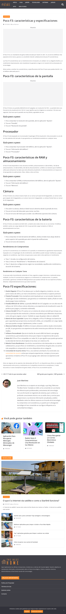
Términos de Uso (6, 586)
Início (15, 2)
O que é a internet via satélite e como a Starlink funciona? (31, 500)
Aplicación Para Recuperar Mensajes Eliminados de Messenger (9, 440)
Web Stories (23, 6)
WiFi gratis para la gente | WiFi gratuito (50, 374)
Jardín (27, 2)
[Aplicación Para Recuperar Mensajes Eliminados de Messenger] (11, 424)
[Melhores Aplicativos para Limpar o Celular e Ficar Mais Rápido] (7, 526)
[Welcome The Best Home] (5, 4)
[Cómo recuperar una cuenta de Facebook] (7, 543)
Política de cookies (37, 611)
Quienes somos (5, 590)
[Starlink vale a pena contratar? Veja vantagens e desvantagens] (7, 517)
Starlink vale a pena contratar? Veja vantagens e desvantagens (32, 515)
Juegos (53, 2)
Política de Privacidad (7, 583)
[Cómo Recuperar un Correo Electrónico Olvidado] (55, 424)
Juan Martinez (15, 24)
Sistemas (45, 2)
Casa (21, 2)
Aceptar (27, 611)
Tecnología (36, 2)
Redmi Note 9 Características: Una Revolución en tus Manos (32, 441)
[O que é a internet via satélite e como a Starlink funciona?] (33, 477)
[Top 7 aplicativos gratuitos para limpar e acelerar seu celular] (7, 534)
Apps (14, 6)
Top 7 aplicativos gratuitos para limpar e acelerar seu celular (31, 533)
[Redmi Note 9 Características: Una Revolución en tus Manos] (33, 424)
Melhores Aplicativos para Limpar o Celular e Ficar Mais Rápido (32, 524)
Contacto (4, 594)
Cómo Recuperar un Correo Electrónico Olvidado (53, 438)
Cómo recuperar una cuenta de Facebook (26, 542)
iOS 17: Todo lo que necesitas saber (14, 374)
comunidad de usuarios (13, 353)
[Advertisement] (33, 41)
